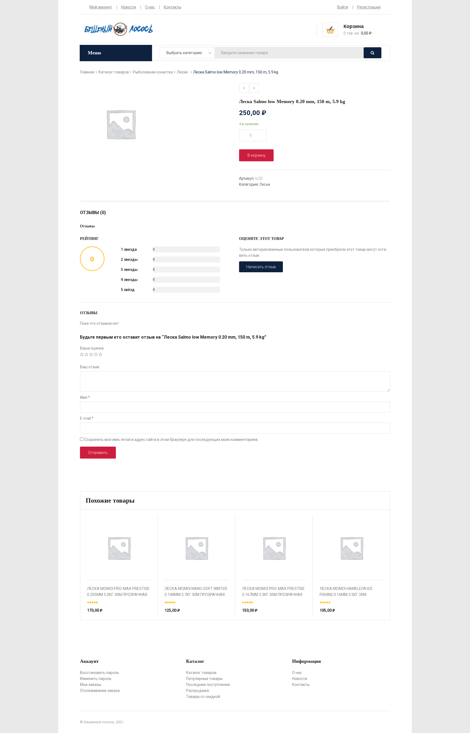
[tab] (95, 212)
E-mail (87, 418)
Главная (87, 72)
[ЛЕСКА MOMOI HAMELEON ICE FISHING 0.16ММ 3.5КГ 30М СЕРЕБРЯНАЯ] (352, 548)
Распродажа (197, 690)
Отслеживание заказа (100, 690)
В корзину (256, 155)
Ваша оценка (92, 348)
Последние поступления (208, 684)
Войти (342, 7)
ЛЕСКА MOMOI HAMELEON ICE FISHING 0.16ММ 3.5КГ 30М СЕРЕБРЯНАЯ (346, 594)
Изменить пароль (96, 678)
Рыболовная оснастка (153, 72)
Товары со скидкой (203, 696)
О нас (150, 7)
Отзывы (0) (93, 212)
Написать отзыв (261, 267)
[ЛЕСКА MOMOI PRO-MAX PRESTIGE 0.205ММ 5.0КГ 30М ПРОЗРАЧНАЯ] (119, 548)
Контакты (172, 7)
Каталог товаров (113, 72)
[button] (362, 29)
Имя (85, 397)
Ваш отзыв (89, 367)
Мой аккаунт (100, 7)
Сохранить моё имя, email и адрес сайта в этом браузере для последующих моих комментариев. (171, 439)
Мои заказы (90, 684)
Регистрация (369, 7)
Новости (128, 7)
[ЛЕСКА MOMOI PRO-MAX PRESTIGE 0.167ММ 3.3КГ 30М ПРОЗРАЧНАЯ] (274, 548)
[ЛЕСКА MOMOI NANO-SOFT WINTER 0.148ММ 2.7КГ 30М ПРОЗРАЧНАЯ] (196, 548)
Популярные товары (204, 678)
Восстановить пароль (99, 672)
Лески (182, 72)
